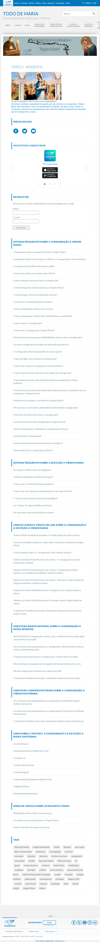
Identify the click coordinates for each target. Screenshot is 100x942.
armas (56, 847)
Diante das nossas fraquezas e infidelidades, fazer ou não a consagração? (47, 337)
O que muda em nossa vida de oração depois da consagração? (42, 373)
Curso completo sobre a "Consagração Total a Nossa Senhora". (43, 552)
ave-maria (79, 847)
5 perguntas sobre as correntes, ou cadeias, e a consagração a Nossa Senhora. (49, 259)
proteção (60, 879)
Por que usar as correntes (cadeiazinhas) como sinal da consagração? (45, 407)
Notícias (32, 3)
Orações (68, 874)
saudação (55, 883)
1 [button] (40, 184)
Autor (18, 25)
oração (57, 874)
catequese (40, 851)
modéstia (19, 870)
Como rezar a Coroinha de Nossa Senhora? (33, 484)
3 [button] (50, 184)
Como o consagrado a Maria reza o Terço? (33, 309)
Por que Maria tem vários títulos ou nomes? (33, 512)
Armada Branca (21, 743)
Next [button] (86, 168)
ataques (67, 847)
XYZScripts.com (59, 941)
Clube (44, 3)
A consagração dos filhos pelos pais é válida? (34, 266)
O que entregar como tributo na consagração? (35, 358)
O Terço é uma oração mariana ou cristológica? (35, 498)
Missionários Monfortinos (25, 793)
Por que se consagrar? (39, 25)
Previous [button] (13, 168)
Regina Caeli (73, 879)
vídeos (42, 888)
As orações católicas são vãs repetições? (32, 470)
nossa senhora (56, 870)
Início (8, 25)
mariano (45, 865)
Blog (27, 25)
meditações (73, 865)
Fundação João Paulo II (14, 931)
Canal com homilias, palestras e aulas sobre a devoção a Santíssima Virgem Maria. (48, 544)
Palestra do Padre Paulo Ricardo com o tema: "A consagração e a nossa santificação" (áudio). (46, 561)
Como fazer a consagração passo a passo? (33, 301)
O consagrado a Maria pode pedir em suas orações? (37, 351)
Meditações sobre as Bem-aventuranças (32, 813)
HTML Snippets (40, 941)
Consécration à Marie (23, 765)
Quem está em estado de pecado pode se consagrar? (38, 443)
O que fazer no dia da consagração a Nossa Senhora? (38, 366)
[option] (50, 159)
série (66, 883)
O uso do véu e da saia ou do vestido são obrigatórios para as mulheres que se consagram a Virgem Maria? (49, 392)
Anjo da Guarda (22, 847)
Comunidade (60, 3)
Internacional (50, 931)
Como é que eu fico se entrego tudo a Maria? (34, 273)
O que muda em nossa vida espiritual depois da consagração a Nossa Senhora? (45, 382)
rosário (18, 883)
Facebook (74, 922)
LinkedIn (95, 922)
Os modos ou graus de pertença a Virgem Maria (36, 820)
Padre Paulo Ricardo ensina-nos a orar (31, 827)
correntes (19, 856)
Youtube (84, 922)
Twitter (79, 922)
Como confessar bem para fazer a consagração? (36, 280)
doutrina (43, 856)
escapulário (76, 856)
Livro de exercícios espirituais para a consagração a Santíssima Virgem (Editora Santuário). (46, 702)
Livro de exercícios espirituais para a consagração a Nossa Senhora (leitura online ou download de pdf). (48, 648)
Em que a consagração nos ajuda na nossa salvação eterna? (41, 344)
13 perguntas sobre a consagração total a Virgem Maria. (40, 252)
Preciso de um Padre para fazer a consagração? (35, 414)
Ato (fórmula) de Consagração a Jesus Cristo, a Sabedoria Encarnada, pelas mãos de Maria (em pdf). (49, 638)
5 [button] (60, 184)
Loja (94, 3)
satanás (43, 883)
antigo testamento (41, 847)
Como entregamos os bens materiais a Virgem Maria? (38, 287)
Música (38, 3)
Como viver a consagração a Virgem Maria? (34, 330)
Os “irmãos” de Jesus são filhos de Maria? (32, 505)
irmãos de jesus (31, 865)
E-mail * (16, 217)
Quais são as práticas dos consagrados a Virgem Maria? (39, 421)
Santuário (51, 3)
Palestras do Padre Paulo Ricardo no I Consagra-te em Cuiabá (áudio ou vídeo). (47, 592)
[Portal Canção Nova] (8, 3)
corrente (69, 851)
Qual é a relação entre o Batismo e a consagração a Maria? (40, 429)
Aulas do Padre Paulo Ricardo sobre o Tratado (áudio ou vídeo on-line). (46, 535)
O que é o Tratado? (88, 25)
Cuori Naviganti (21, 772)
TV (83, 3)
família (32, 861)
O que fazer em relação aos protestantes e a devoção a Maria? (42, 491)
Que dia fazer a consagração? (27, 436)
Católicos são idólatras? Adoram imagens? (33, 477)
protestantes (45, 879)
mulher (42, 870)
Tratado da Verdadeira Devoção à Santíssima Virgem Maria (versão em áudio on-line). (47, 612)
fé (76, 861)
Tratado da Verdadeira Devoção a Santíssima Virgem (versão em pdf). (46, 678)
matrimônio (59, 865)
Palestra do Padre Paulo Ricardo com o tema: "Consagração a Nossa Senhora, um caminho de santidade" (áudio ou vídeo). (45, 571)
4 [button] (55, 184)
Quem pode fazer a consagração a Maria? (33, 450)
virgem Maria (29, 888)
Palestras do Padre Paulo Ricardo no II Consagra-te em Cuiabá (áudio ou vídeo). (47, 602)
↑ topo (50, 916)
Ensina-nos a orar (59, 856)
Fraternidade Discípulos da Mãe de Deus (32, 779)
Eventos (16, 3)
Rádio (88, 3)
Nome (16, 208)
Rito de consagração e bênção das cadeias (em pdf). (37, 671)
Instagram (90, 922)
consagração (55, 851)
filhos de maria (64, 861)
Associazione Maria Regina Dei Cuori (31, 750)
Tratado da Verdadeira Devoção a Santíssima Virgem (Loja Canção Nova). (48, 721)
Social (68, 3)
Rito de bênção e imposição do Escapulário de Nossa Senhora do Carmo (47, 663)
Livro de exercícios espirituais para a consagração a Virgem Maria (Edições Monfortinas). (48, 712)
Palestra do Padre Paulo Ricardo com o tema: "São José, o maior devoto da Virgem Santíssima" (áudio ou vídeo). (48, 581)
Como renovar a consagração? (27, 323)
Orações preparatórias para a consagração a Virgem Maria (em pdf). (45, 656)
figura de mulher (46, 861)
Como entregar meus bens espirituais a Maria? (35, 294)
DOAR (49, 922)
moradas (31, 870)
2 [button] (45, 184)
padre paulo (30, 879)
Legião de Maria (21, 786)
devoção (31, 856)
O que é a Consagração (73, 25)
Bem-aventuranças (23, 851)
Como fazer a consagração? (56, 25)
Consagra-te (19, 758)
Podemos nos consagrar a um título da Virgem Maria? (38, 400)
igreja (17, 865)
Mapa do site (34, 931)
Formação (24, 3)
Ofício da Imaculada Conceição (36, 874)
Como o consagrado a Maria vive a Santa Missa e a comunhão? (42, 316)
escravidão (19, 861)
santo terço (30, 883)
